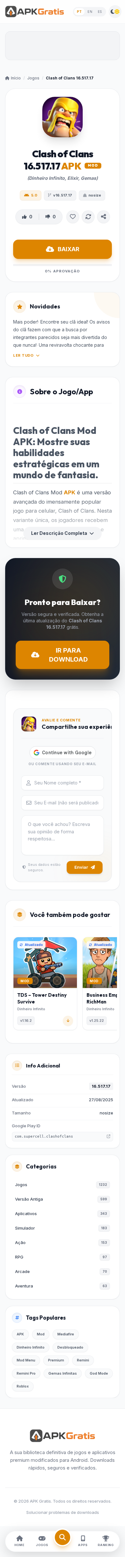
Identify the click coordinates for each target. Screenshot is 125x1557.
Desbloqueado (70, 1347)
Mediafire (65, 1334)
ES (100, 11)
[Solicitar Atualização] (88, 216)
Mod (41, 1334)
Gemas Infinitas (62, 1373)
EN (90, 11)
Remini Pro (26, 1373)
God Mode (99, 1373)
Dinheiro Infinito (31, 1347)
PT (79, 11)
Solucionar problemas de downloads (62, 1512)
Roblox (23, 1386)
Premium (56, 1360)
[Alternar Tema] (115, 11)
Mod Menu (26, 1360)
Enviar (81, 867)
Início (16, 78)
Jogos (33, 78)
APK (69, 492)
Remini (83, 1360)
